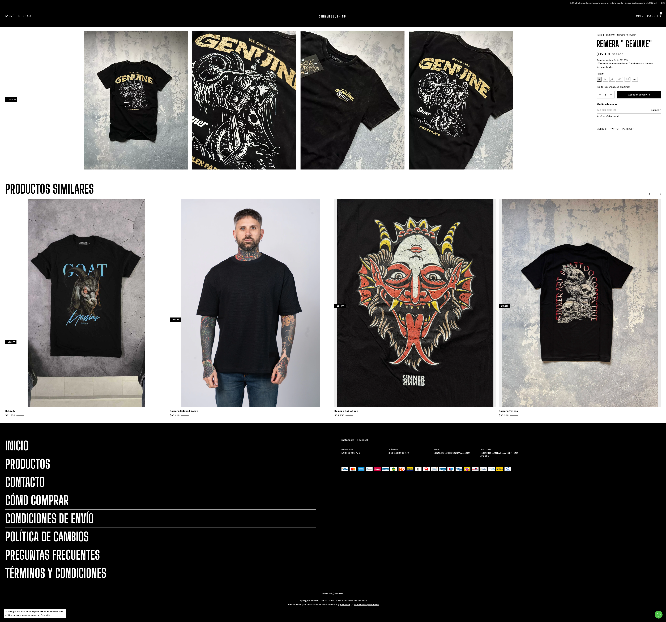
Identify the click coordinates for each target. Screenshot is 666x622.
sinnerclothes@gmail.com (452, 452)
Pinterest (628, 129)
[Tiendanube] (333, 594)
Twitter (614, 129)
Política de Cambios (47, 536)
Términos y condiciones (55, 573)
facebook (362, 439)
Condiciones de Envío (49, 518)
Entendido (45, 615)
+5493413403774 (398, 452)
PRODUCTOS (27, 464)
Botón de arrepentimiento (366, 604)
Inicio (599, 35)
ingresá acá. (344, 604)
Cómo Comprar (37, 500)
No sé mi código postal (608, 116)
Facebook (602, 129)
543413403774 (350, 452)
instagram (348, 439)
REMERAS (610, 35)
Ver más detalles (605, 67)
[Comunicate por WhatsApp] (659, 615)
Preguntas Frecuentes (52, 555)
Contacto (25, 482)
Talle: (600, 74)
